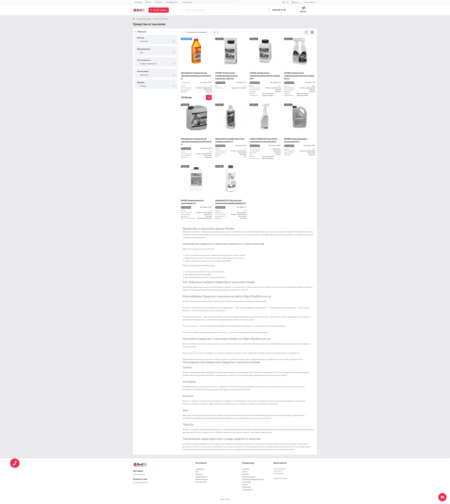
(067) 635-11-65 (279, 10)
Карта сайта (246, 487)
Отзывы (245, 484)
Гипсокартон (199, 469)
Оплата (148, 2)
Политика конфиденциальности (253, 479)
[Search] (182, 10)
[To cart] (209, 97)
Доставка (138, 2)
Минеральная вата (201, 479)
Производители (172, 2)
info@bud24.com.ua (280, 478)
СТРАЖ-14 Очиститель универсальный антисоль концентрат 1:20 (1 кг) (226, 76)
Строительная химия (144, 19)
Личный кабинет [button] (309, 2)
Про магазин (187, 2)
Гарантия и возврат (249, 477)
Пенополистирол (201, 477)
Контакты (159, 2)
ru (284, 2)
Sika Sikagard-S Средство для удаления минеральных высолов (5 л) (196, 141)
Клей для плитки (201, 482)
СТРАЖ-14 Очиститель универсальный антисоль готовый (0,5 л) (299, 76)
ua (287, 2)
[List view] (306, 32)
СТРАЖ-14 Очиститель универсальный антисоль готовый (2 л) (265, 76)
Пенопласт (199, 474)
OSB (196, 471)
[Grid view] (312, 32)
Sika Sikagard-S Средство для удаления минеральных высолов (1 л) (196, 76)
